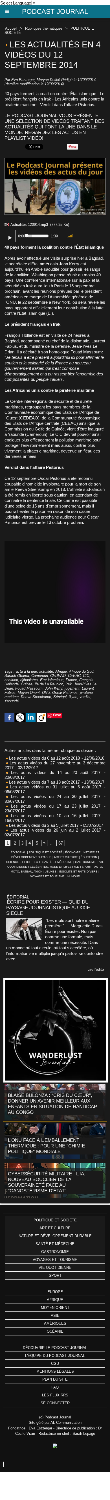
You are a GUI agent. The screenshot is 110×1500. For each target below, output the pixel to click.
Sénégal (60, 697)
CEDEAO (58, 676)
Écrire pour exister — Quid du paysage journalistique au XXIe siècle (48, 907)
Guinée (26, 684)
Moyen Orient (55, 1308)
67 (60, 843)
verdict (85, 697)
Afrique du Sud (81, 671)
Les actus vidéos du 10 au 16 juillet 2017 (54, 815)
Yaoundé (12, 701)
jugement (72, 688)
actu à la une (26, 671)
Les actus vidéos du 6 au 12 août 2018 (44, 758)
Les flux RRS (55, 1395)
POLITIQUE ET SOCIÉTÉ (45, 852)
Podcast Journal (55, 11)
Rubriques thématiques (44, 28)
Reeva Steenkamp (36, 697)
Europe (55, 1292)
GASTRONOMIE (85, 861)
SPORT (87, 866)
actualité (46, 671)
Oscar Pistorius (65, 692)
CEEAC (74, 676)
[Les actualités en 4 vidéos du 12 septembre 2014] (55, 160)
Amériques (55, 1323)
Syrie (73, 697)
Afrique (61, 671)
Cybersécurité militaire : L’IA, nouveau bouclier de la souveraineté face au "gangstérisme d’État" (46, 1182)
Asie (55, 1315)
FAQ (55, 1387)
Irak (68, 684)
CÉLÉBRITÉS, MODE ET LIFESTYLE (54, 866)
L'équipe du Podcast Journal (55, 1356)
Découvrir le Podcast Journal (55, 1348)
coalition (11, 680)
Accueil (11, 28)
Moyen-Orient (29, 692)
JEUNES (50, 871)
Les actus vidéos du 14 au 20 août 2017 (54, 772)
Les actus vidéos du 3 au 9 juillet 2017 (43, 825)
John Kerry (53, 688)
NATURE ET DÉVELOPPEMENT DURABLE (55, 1236)
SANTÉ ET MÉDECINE (57, 861)
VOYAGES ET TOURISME (47, 876)
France (71, 680)
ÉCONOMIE (73, 852)
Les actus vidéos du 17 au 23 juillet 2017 (54, 806)
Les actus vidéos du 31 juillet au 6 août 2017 (54, 786)
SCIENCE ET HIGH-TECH (23, 861)
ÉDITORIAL (18, 852)
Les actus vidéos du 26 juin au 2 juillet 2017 (54, 830)
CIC (86, 676)
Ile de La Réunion (49, 684)
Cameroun (39, 676)
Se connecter (55, 1403)
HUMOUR (73, 876)
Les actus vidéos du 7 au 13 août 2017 (44, 782)
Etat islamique (51, 680)
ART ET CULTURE (66, 857)
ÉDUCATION (89, 857)
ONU (46, 692)
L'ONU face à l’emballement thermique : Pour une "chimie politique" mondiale (46, 1146)
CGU (55, 1363)
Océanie (55, 1331)
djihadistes (29, 680)
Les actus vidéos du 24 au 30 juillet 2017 (54, 796)
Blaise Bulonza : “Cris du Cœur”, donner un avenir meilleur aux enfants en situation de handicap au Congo (52, 1104)
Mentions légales (55, 1371)
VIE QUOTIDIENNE (55, 1267)
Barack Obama (17, 676)
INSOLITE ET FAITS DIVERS (78, 871)
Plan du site (55, 1379)
